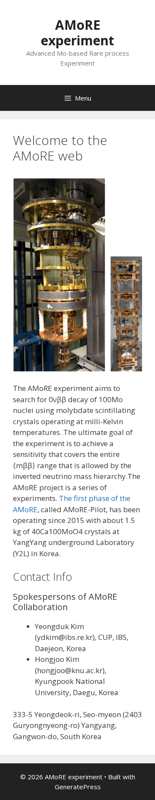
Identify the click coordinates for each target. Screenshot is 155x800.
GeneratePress (78, 786)
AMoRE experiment (77, 32)
